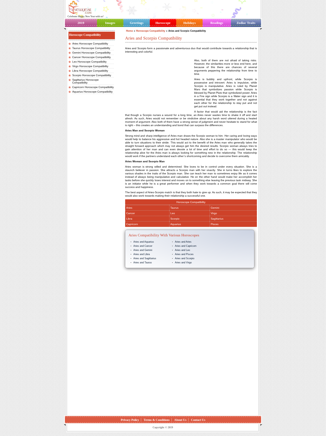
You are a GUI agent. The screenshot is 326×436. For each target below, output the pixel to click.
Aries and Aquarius (143, 241)
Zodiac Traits (246, 23)
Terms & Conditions (157, 419)
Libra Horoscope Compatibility (90, 70)
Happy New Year (86, 16)
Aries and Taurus (142, 262)
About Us (180, 419)
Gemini (215, 207)
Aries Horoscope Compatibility (90, 43)
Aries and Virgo (183, 262)
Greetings (137, 23)
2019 (81, 23)
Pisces (214, 224)
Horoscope (163, 23)
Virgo (214, 213)
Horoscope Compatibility (190, 202)
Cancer (130, 213)
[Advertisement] (156, 83)
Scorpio (174, 218)
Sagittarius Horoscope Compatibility (85, 81)
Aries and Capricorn (185, 245)
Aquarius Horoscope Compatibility (92, 91)
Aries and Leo (182, 250)
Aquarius (175, 224)
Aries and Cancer (142, 245)
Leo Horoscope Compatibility (89, 61)
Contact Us (198, 419)
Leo (172, 213)
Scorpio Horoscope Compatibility (91, 75)
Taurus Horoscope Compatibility (91, 48)
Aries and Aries (183, 241)
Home (129, 30)
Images (110, 23)
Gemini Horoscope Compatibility (91, 52)
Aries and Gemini (142, 250)
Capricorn (132, 224)
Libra (129, 218)
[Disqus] (191, 363)
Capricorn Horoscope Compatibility (93, 87)
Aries (129, 207)
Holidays (189, 23)
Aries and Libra (141, 254)
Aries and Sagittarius (144, 258)
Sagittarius (217, 218)
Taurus (174, 207)
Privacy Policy (130, 419)
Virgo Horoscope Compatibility (90, 66)
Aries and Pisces (184, 254)
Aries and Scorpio (184, 258)
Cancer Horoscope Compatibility (91, 57)
